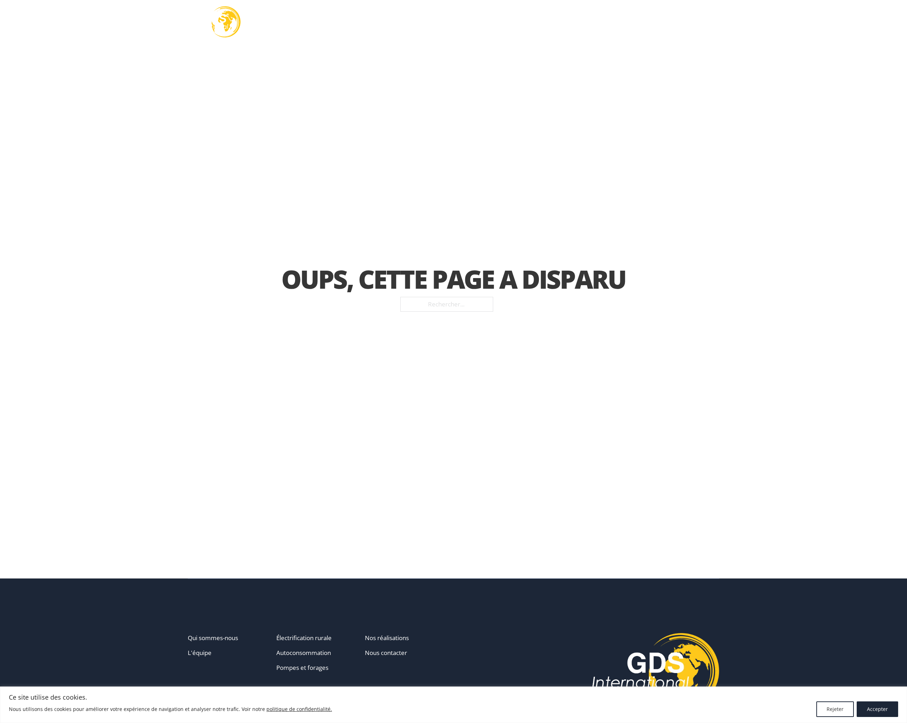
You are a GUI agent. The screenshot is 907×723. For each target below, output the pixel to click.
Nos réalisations (584, 22)
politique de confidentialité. (299, 709)
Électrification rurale (304, 638)
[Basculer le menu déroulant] (477, 21)
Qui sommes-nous (213, 638)
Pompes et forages (302, 667)
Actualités (638, 22)
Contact (679, 22)
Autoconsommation (303, 653)
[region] (453, 705)
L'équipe (200, 653)
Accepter (877, 709)
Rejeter (835, 709)
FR (707, 22)
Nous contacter (386, 653)
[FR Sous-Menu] (716, 21)
